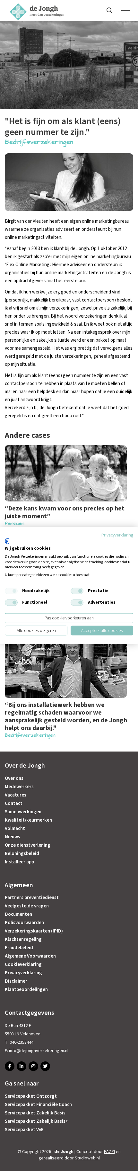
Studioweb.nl (87, 1158)
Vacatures (15, 795)
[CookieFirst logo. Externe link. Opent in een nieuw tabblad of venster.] (7, 541)
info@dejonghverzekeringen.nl (38, 1051)
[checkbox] (11, 591)
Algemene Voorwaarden (30, 956)
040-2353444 (21, 1042)
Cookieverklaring (23, 964)
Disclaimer (16, 981)
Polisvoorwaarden (24, 922)
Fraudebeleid (19, 947)
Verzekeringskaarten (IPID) (34, 931)
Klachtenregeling (23, 939)
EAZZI (109, 1151)
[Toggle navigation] (126, 10)
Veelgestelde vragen (27, 906)
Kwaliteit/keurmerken (28, 820)
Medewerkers (19, 786)
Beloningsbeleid (22, 853)
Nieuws (12, 836)
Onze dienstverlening (27, 845)
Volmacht (15, 828)
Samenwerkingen (23, 811)
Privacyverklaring (23, 972)
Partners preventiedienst (32, 897)
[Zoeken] (109, 10)
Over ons (14, 778)
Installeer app (19, 862)
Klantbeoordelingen (26, 989)
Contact (13, 803)
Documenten (18, 914)
